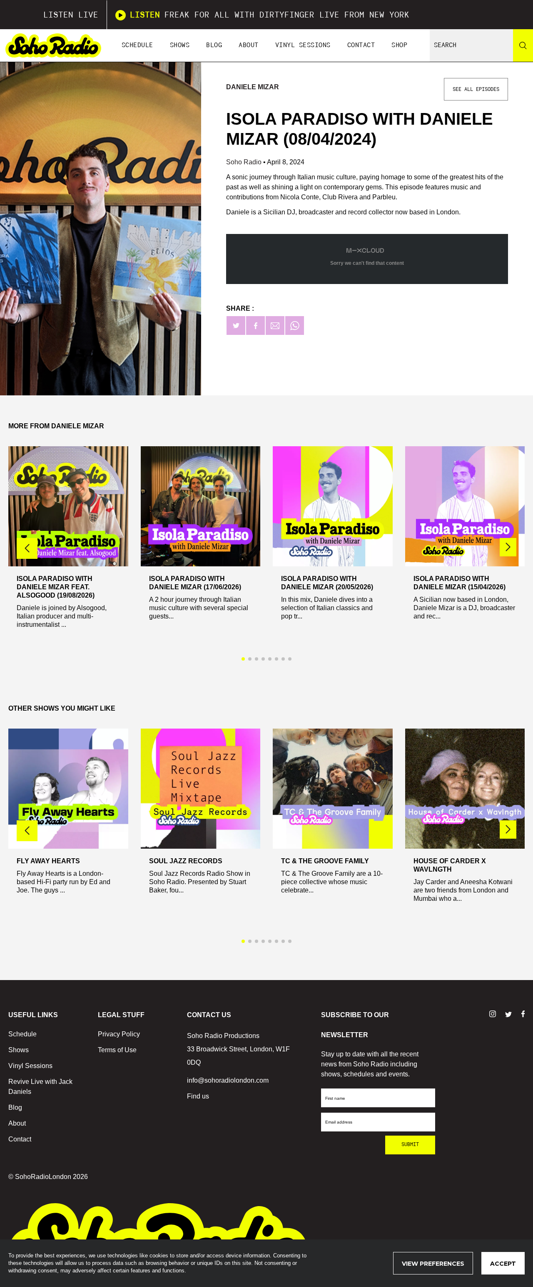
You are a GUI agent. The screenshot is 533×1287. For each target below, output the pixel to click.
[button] (508, 547)
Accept (503, 1263)
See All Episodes (476, 89)
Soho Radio (244, 162)
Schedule (137, 45)
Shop (399, 45)
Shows (180, 45)
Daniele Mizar (252, 86)
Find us (198, 1096)
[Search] (523, 45)
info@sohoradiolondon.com (228, 1080)
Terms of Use (117, 1049)
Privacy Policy (119, 1034)
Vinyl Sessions (303, 45)
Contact (361, 45)
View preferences (433, 1263)
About (249, 45)
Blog (214, 45)
